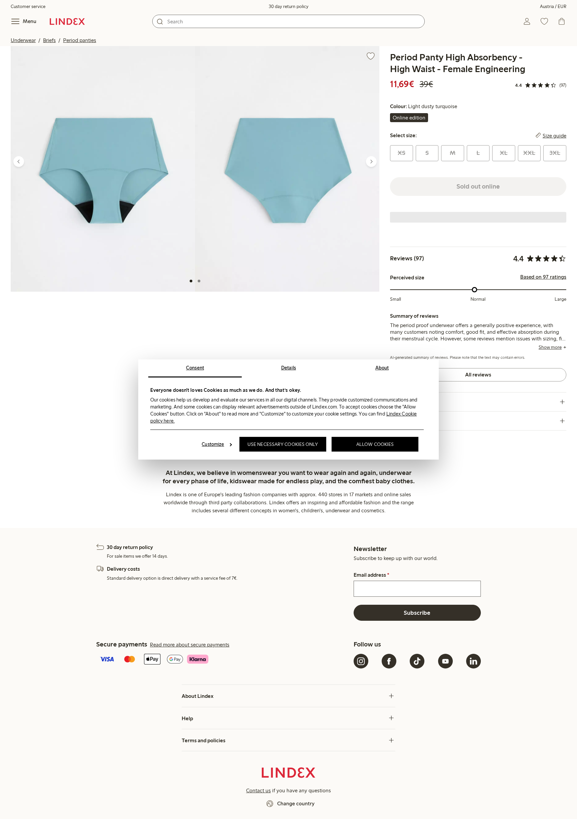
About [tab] (382, 368)
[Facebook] (389, 661)
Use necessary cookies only (282, 444)
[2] (199, 281)
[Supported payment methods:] (223, 660)
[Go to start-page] (67, 21)
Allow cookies (375, 444)
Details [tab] (288, 368)
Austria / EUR (553, 6)
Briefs (49, 40)
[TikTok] (417, 661)
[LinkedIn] (473, 661)
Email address (371, 575)
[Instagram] (361, 661)
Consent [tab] (195, 368)
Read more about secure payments (189, 644)
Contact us (258, 790)
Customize (213, 444)
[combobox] (288, 21)
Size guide (554, 135)
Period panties (79, 40)
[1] (191, 281)
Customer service (28, 6)
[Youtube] (445, 661)
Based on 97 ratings (543, 277)
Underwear (23, 40)
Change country (296, 803)
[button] (103, 169)
